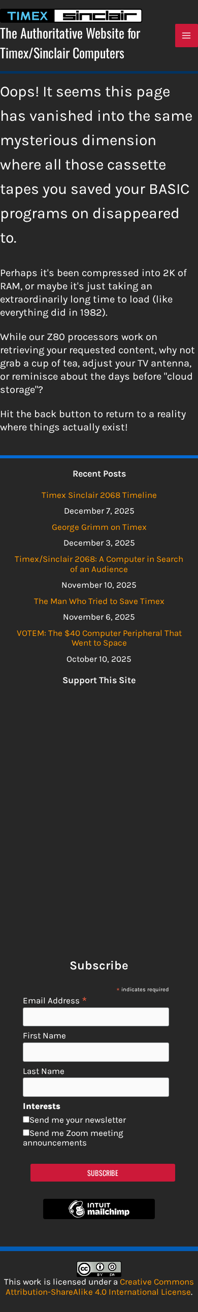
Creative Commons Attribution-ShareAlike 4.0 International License (100, 1286)
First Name (44, 1035)
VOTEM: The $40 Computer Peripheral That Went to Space (99, 638)
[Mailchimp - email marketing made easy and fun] (99, 1216)
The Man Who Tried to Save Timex (99, 601)
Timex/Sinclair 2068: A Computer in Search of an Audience (99, 564)
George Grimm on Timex (99, 527)
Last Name (43, 1071)
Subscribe (102, 1172)
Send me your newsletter (77, 1120)
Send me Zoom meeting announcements (73, 1138)
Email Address (55, 1000)
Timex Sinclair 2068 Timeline (99, 495)
